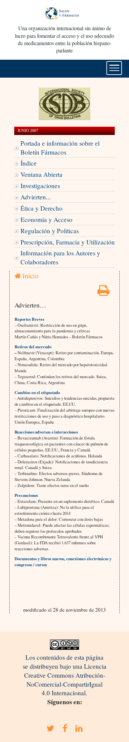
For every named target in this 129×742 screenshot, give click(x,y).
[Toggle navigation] (114, 68)
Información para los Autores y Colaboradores (60, 257)
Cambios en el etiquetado (37, 392)
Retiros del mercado (33, 347)
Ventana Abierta (42, 174)
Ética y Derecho (42, 208)
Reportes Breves (29, 319)
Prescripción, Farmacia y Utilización (68, 242)
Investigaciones (40, 185)
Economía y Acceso (46, 219)
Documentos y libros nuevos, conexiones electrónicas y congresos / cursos (63, 562)
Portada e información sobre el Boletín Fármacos (60, 147)
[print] (103, 292)
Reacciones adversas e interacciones (46, 432)
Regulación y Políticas (50, 231)
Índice (29, 163)
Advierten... (36, 197)
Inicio (29, 275)
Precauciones (26, 495)
